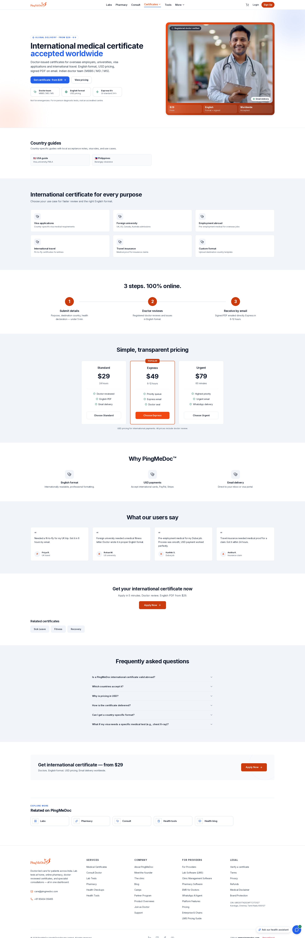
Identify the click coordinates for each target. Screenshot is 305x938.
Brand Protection (238, 895)
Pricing (185, 907)
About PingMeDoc (143, 867)
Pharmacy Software (192, 884)
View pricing (81, 79)
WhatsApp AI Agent (192, 895)
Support (138, 912)
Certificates (151, 4)
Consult (135, 4)
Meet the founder (143, 872)
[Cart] (247, 5)
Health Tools (92, 895)
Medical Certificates (96, 867)
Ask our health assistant (275, 929)
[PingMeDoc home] (38, 4)
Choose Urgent (201, 415)
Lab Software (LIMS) (192, 872)
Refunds (234, 884)
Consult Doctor (94, 872)
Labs (109, 4)
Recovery (76, 629)
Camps (138, 889)
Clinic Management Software (197, 878)
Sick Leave (40, 629)
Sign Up (268, 4)
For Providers (189, 867)
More (178, 4)
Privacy (234, 878)
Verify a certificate (239, 867)
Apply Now (150, 605)
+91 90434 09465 (43, 899)
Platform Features (191, 901)
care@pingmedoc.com (46, 891)
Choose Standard (104, 415)
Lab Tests (91, 878)
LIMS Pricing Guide (191, 918)
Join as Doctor (141, 907)
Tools (168, 4)
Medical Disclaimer (239, 889)
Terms (233, 872)
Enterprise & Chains (192, 912)
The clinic (139, 878)
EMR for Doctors (190, 889)
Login (256, 4)
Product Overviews (144, 901)
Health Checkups (95, 889)
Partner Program (142, 895)
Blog (136, 884)
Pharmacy (121, 4)
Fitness (58, 629)
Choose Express (152, 415)
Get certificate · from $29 (48, 79)
